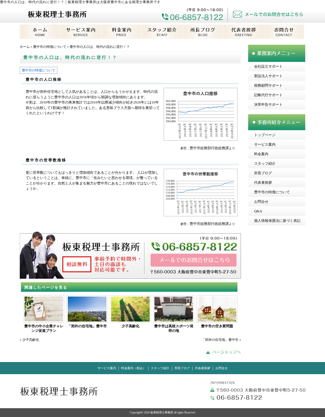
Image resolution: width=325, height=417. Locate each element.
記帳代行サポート (268, 95)
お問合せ (261, 202)
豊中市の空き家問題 (217, 326)
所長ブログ (263, 173)
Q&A (258, 211)
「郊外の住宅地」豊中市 (87, 326)
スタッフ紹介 (265, 163)
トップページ (265, 135)
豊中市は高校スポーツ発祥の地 (173, 328)
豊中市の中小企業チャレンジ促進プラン (44, 328)
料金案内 (261, 154)
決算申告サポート (268, 104)
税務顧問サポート (268, 85)
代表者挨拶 (263, 182)
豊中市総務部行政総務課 (209, 148)
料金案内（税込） (133, 368)
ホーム (25, 47)
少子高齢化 (130, 326)
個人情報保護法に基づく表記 (277, 221)
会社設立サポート (268, 66)
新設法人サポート (268, 76)
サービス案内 (265, 144)
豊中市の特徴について (49, 47)
